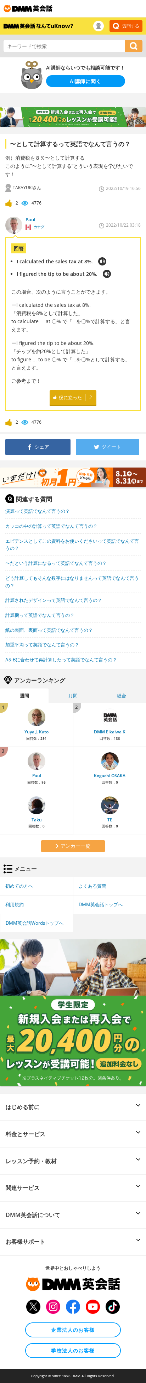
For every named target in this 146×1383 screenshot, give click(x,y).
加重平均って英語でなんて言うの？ (42, 644)
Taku (37, 819)
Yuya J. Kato (36, 731)
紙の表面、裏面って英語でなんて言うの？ (49, 630)
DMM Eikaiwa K (109, 731)
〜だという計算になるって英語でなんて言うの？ (56, 563)
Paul (36, 775)
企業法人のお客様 (73, 1329)
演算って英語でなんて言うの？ (37, 511)
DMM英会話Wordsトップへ (34, 923)
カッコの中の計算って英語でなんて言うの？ (51, 526)
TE (109, 819)
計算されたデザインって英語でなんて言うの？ (53, 600)
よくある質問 (92, 886)
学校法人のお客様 (73, 1350)
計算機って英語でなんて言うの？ (39, 615)
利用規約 (14, 904)
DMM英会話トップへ (101, 904)
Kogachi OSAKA (109, 775)
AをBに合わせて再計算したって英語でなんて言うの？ (61, 659)
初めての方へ (19, 886)
